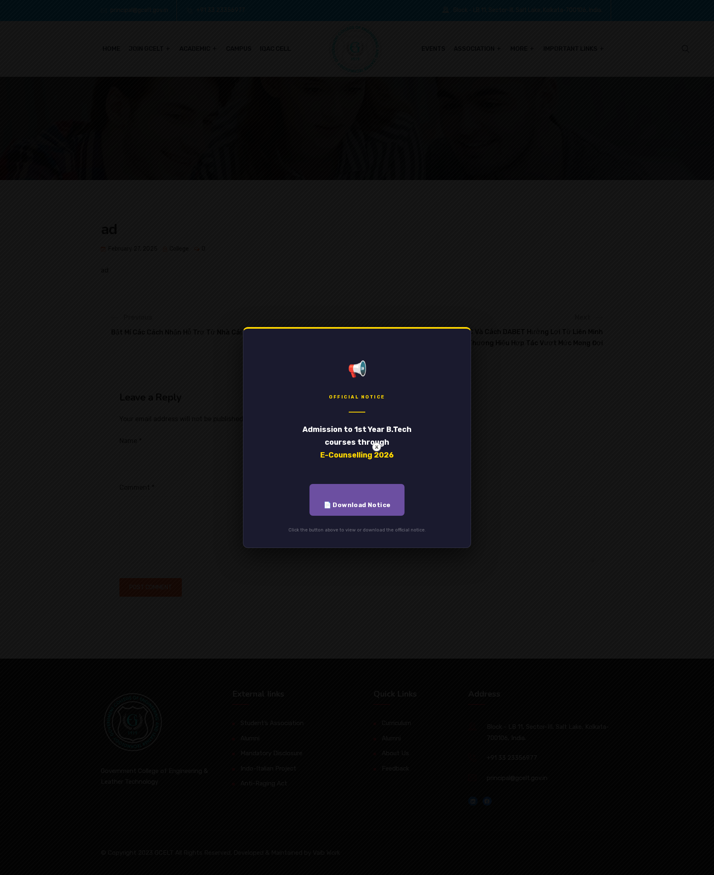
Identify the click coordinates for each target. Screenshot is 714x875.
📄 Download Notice (357, 505)
